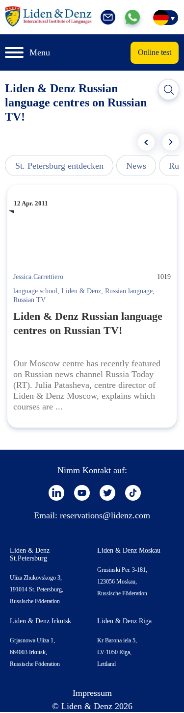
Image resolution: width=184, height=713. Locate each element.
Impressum (92, 693)
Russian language (129, 291)
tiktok (133, 493)
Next (170, 142)
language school (35, 291)
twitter (107, 493)
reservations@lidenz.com (105, 515)
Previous (146, 142)
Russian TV (29, 300)
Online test (154, 52)
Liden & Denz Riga (124, 621)
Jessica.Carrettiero (38, 276)
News (136, 166)
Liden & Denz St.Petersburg (30, 554)
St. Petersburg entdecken (59, 166)
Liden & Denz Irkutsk (40, 621)
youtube (82, 493)
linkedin (56, 493)
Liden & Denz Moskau (128, 550)
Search (169, 90)
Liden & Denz (81, 291)
